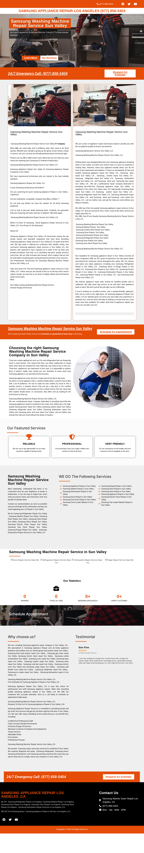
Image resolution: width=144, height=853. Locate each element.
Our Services (49, 57)
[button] (77, 656)
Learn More (30, 57)
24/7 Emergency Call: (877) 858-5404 (38, 73)
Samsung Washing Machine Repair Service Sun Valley (50, 328)
